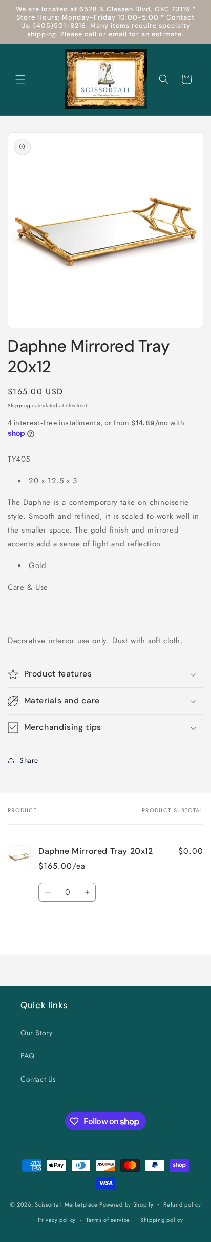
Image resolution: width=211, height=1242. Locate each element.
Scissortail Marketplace (67, 1204)
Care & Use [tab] (28, 587)
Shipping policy (161, 1220)
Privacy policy (57, 1220)
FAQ (27, 1056)
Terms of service (108, 1220)
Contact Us (38, 1079)
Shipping (19, 405)
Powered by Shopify (126, 1204)
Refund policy (182, 1204)
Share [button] (28, 760)
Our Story (36, 1033)
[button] (20, 79)
